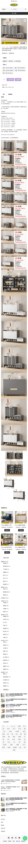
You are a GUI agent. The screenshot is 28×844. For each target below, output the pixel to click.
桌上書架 (5, 657)
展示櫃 (19, 728)
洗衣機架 (5, 680)
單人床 (24, 726)
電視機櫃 (15, 747)
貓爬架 (4, 595)
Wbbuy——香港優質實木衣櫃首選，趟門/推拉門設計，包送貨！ (10, 787)
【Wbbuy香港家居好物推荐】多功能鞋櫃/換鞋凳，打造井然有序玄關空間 (10, 780)
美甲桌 (4, 663)
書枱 (8, 734)
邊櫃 (24, 742)
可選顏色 (5, 58)
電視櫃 (4, 584)
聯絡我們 (3, 831)
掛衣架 (4, 631)
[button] (14, 13)
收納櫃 (3, 734)
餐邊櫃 (4, 686)
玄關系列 (9, 87)
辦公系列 (3, 640)
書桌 (16, 734)
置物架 (14, 736)
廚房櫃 (10, 731)
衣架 (25, 739)
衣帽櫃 (4, 608)
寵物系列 (3, 587)
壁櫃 (4, 674)
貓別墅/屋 (5, 592)
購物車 (2, 825)
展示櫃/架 (5, 566)
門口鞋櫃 (4, 744)
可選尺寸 (5, 64)
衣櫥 (3, 742)
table (3, 726)
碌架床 (4, 634)
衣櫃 (4, 637)
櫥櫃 (25, 734)
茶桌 (8, 739)
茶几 (4, 578)
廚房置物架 (5, 677)
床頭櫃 (4, 628)
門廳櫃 (11, 744)
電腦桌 (4, 666)
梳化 (4, 575)
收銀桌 (4, 645)
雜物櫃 (9, 747)
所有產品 (6, 87)
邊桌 (4, 581)
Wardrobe (13, 726)
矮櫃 (9, 736)
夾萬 (4, 642)
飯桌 (25, 747)
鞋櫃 (13, 87)
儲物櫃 (4, 616)
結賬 (2, 822)
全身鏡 (4, 602)
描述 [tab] (4, 94)
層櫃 (25, 728)
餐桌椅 (4, 683)
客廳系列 (3, 561)
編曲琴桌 (5, 660)
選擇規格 (7, 530)
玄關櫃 (3, 736)
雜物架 (3, 747)
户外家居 (5, 569)
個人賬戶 (3, 819)
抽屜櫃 (4, 572)
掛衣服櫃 (17, 731)
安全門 (4, 589)
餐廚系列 (3, 672)
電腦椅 (4, 669)
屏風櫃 (4, 563)
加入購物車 (10, 79)
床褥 (4, 625)
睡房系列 (3, 614)
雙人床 (24, 744)
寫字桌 (14, 728)
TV (7, 726)
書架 (12, 734)
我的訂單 (3, 828)
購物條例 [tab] (10, 94)
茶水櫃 (13, 739)
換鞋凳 (4, 605)
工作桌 (4, 731)
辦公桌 (9, 742)
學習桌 (8, 728)
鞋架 (20, 747)
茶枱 (3, 739)
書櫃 (4, 651)
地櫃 (3, 728)
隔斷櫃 (17, 744)
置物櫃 (19, 736)
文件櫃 (4, 648)
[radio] (5, 61)
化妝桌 (4, 619)
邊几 (14, 742)
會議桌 (4, 654)
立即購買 (18, 79)
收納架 (24, 731)
